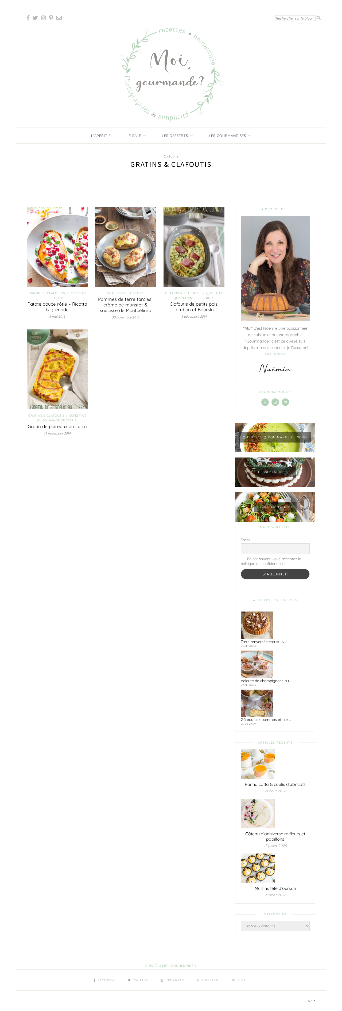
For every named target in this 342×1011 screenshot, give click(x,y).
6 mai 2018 (57, 316)
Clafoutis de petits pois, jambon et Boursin (194, 306)
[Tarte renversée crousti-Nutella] (273, 625)
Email (245, 539)
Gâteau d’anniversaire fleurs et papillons (275, 836)
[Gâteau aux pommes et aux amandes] (273, 703)
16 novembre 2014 (57, 433)
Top (309, 1000)
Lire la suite (275, 353)
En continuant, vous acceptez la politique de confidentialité (271, 561)
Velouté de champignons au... (266, 680)
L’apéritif (101, 135)
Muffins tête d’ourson (275, 888)
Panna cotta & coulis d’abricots (275, 784)
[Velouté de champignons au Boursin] (273, 664)
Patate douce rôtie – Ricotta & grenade (57, 306)
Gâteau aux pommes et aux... (266, 719)
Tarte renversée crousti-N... (264, 641)
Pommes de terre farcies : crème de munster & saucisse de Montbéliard (125, 304)
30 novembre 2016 (125, 317)
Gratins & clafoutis (47, 293)
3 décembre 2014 (194, 316)
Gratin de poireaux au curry (57, 426)
